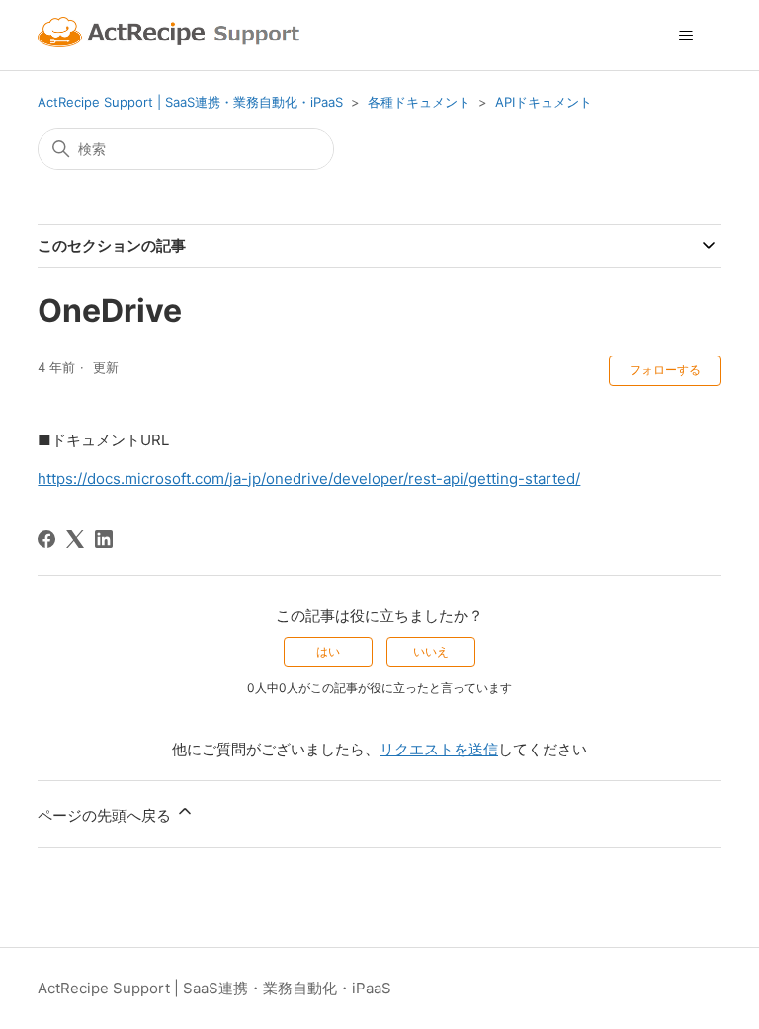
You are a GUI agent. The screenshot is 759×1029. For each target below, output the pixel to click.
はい (328, 651)
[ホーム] (171, 35)
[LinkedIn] (104, 539)
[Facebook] (46, 539)
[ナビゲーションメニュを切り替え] (686, 35)
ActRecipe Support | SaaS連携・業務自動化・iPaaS (190, 102)
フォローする (665, 369)
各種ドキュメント (419, 102)
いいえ (431, 651)
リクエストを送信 (439, 749)
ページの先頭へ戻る (106, 815)
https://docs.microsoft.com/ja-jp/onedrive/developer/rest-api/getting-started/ (309, 478)
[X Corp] (75, 539)
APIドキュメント (543, 102)
